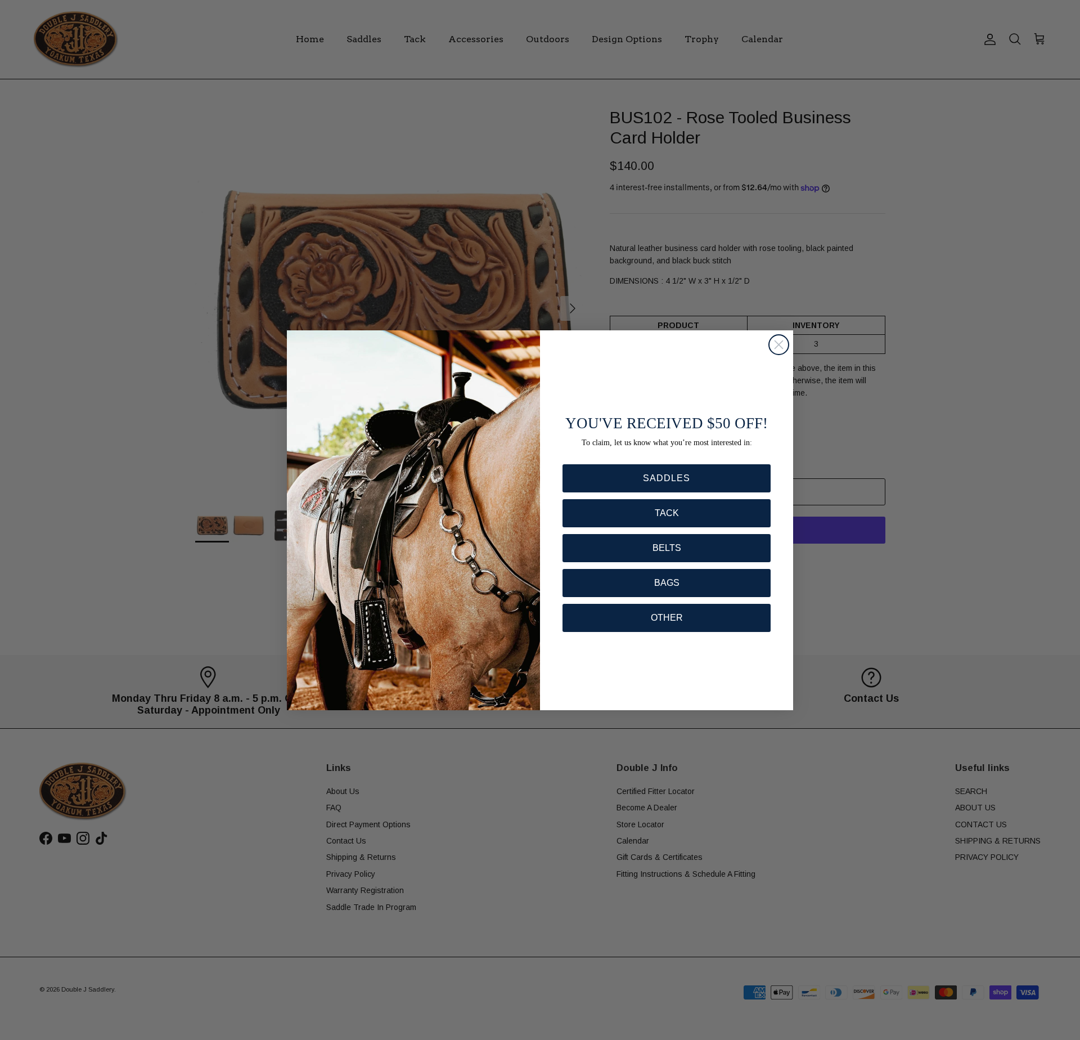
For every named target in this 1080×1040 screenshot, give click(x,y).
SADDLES (666, 478)
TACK (667, 513)
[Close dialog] (779, 345)
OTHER (667, 617)
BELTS (666, 548)
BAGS (667, 583)
